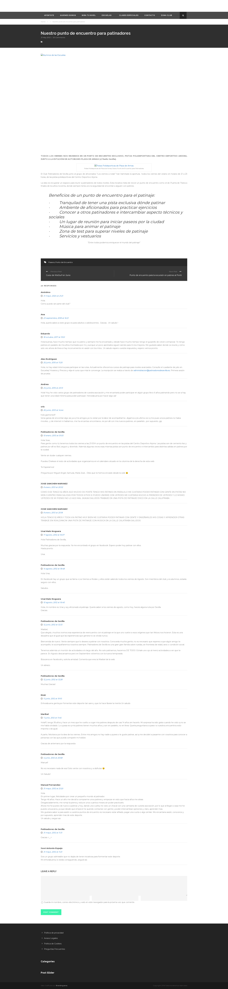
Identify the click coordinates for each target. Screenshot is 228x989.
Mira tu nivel (89, 15)
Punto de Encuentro (64, 262)
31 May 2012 (45, 37)
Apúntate (49, 15)
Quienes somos (68, 15)
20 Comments (59, 37)
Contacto (149, 15)
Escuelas (106, 15)
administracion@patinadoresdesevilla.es (152, 370)
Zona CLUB (166, 15)
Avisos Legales (51, 938)
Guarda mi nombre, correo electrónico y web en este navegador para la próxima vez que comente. (89, 902)
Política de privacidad (53, 933)
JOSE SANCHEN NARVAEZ (54, 509)
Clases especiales (128, 15)
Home (43, 22)
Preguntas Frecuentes (54, 949)
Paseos (51, 262)
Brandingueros (61, 985)
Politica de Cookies (52, 943)
